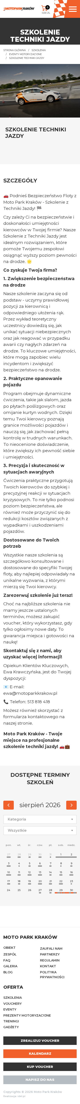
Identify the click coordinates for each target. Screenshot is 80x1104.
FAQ (6, 960)
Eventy (9, 1009)
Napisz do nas (40, 1079)
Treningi (11, 1021)
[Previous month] (8, 805)
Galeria (10, 966)
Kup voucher (40, 1067)
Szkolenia (39, 50)
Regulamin (50, 960)
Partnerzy (50, 954)
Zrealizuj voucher (40, 1040)
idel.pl (21, 1096)
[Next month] (71, 805)
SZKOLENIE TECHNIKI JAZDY (26, 58)
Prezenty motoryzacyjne (27, 1015)
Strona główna (14, 50)
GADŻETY (11, 1027)
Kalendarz (40, 1053)
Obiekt (9, 948)
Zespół (9, 954)
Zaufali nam (51, 949)
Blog (8, 972)
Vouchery (12, 1004)
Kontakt (48, 966)
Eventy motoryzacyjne (25, 54)
